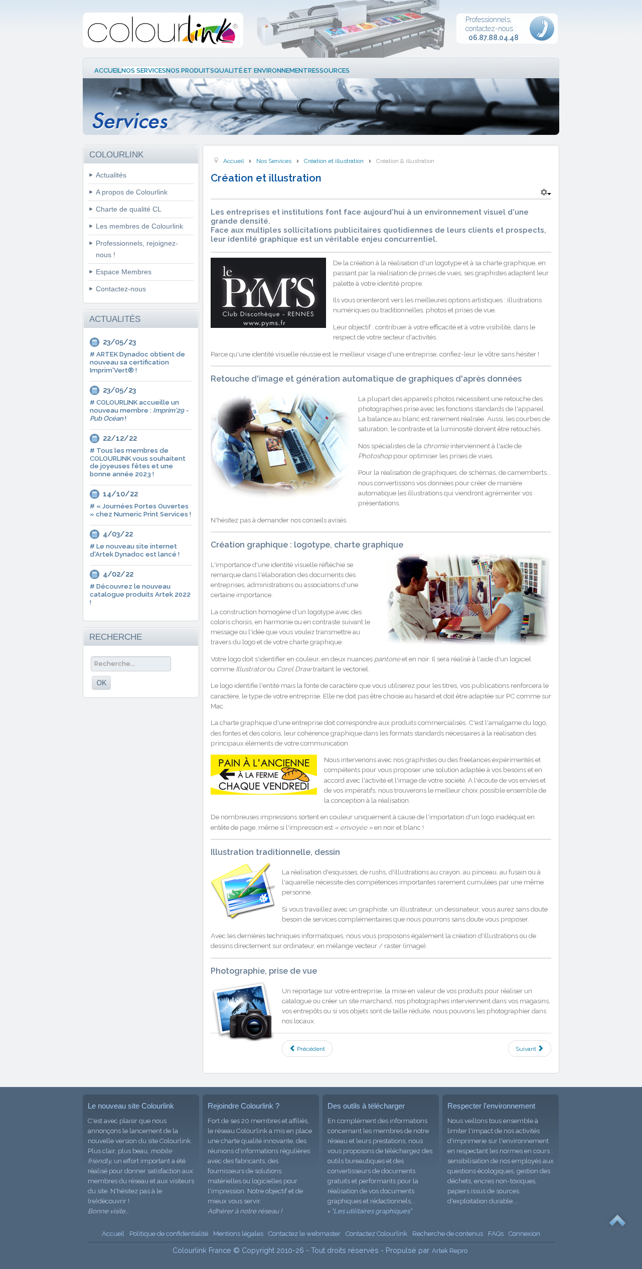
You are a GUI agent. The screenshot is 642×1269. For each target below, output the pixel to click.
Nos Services (143, 70)
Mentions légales (238, 1233)
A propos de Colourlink (132, 192)
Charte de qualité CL (129, 209)
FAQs (496, 1233)
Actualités (111, 175)
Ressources (329, 70)
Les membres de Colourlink (139, 226)
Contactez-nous (121, 289)
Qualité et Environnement (261, 70)
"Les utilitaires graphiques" (372, 1211)
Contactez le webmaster (304, 1233)
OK (101, 683)
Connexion (524, 1233)
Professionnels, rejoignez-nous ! (137, 249)
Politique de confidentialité (168, 1233)
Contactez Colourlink (376, 1233)
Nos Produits (190, 70)
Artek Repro (449, 1250)
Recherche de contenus (447, 1233)
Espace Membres (123, 272)
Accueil (107, 70)
